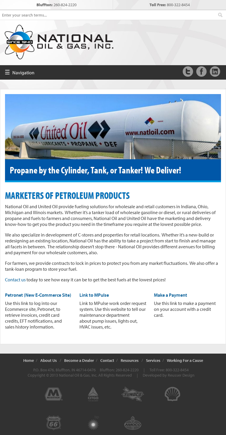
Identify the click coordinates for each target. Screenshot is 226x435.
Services (153, 360)
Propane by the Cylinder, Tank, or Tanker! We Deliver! (95, 170)
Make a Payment (170, 295)
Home (28, 360)
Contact (107, 360)
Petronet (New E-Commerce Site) (38, 295)
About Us (48, 360)
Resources (130, 360)
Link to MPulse (94, 295)
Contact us (15, 280)
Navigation (19, 72)
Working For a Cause (185, 360)
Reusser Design (181, 375)
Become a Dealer (79, 360)
